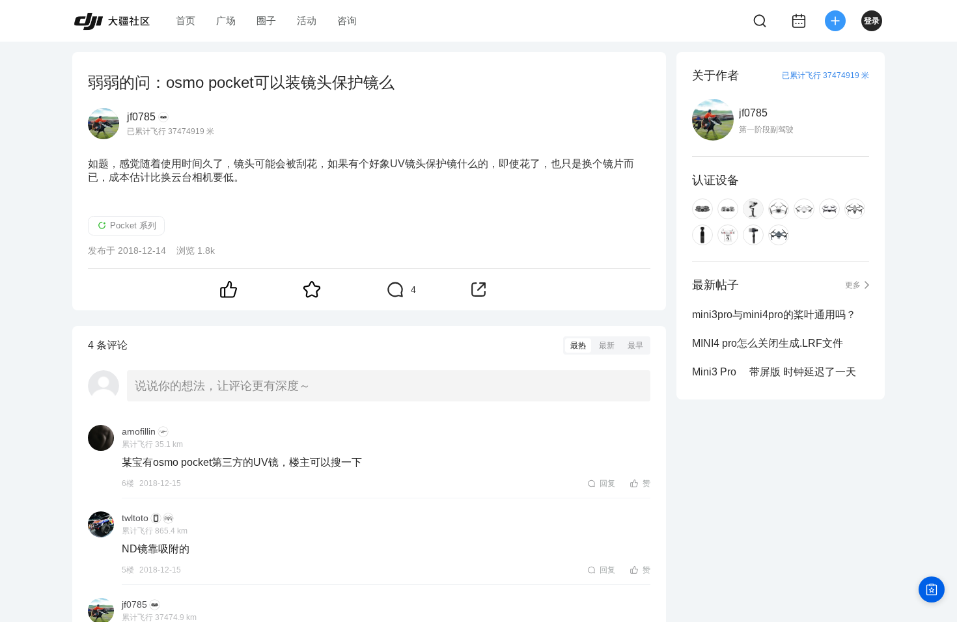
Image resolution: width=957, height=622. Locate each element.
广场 (226, 20)
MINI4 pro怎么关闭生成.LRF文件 (767, 343)
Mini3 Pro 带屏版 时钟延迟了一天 (774, 371)
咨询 (347, 20)
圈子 (266, 20)
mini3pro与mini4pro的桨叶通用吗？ (774, 314)
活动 (306, 20)
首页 (185, 20)
